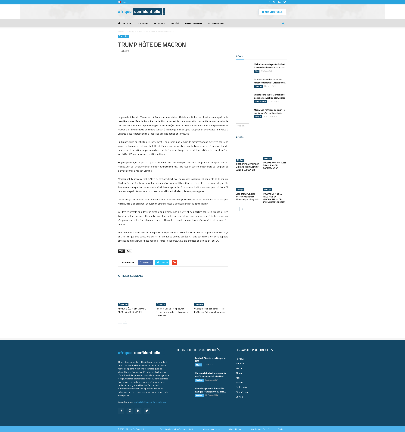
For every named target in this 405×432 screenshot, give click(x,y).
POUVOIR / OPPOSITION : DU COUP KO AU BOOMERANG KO (274, 165)
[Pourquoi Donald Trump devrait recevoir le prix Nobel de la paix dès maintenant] (173, 294)
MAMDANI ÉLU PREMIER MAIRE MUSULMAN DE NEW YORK (132, 310)
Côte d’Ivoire (242, 392)
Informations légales (211, 429)
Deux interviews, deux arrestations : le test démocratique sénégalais (247, 196)
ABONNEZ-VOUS (273, 11)
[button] (283, 23)
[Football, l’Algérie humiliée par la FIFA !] (185, 362)
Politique (142, 23)
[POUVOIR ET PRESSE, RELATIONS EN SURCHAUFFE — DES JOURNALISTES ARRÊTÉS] (275, 183)
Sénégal (258, 86)
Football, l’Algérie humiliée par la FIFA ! (210, 359)
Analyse (199, 380)
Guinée (239, 396)
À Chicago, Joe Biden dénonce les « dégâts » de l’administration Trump (209, 310)
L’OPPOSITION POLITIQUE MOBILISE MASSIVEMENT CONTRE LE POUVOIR (247, 167)
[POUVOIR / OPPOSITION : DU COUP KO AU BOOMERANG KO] (275, 152)
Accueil (126, 23)
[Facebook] (269, 2)
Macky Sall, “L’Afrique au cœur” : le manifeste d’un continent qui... (270, 111)
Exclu (129, 251)
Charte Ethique (235, 429)
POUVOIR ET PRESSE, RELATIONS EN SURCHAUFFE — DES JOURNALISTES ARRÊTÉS (274, 198)
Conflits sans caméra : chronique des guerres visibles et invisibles (269, 96)
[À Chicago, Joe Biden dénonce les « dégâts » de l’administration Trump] (211, 294)
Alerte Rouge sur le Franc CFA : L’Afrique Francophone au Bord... (210, 390)
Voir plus (241, 125)
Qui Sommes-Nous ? (260, 429)
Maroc (198, 364)
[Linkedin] (279, 2)
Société (175, 23)
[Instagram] (274, 2)
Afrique (258, 116)
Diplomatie (241, 387)
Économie (159, 23)
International (216, 23)
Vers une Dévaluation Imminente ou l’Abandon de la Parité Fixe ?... (210, 375)
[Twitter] (284, 2)
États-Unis (143, 31)
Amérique (131, 31)
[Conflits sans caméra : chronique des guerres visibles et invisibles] (244, 98)
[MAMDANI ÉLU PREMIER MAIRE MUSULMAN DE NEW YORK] (135, 294)
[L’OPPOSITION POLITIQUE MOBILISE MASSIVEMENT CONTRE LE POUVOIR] (248, 153)
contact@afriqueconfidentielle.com (150, 402)
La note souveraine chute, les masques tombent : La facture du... (270, 81)
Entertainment (193, 23)
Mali (257, 71)
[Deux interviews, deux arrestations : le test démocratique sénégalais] (248, 183)
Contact (281, 429)
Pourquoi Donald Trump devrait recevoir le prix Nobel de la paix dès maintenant (172, 312)
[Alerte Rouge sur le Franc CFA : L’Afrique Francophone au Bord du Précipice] (185, 392)
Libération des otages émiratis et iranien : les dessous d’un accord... (270, 66)
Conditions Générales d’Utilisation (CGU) (176, 429)
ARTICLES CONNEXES (130, 276)
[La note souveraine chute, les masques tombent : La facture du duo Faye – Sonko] (244, 83)
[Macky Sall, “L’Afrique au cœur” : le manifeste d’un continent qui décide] (244, 113)
